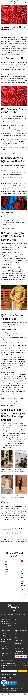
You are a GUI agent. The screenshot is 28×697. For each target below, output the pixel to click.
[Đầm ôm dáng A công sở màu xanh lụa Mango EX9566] (7, 459)
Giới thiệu (3, 633)
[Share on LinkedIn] (20, 533)
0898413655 (9, 618)
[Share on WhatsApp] (7, 533)
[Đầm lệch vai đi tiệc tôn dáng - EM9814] (21, 484)
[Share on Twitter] (12, 533)
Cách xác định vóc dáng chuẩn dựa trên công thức (7, 541)
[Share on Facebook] (10, 533)
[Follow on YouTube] (10, 678)
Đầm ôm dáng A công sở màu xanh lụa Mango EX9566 (6, 469)
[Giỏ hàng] (26, 2)
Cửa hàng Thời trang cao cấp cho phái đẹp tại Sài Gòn (21, 541)
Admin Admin (16, 33)
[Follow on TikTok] (7, 678)
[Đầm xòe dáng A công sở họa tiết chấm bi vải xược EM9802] (21, 459)
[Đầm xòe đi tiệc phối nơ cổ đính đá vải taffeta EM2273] (7, 484)
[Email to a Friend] (15, 533)
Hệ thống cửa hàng (6, 636)
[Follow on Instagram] (5, 678)
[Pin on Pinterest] (18, 533)
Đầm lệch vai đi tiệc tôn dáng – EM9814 (20, 495)
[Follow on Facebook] (2, 678)
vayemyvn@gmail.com (11, 625)
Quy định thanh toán (6, 651)
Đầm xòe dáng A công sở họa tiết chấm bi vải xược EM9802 (20, 469)
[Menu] (2, 2)
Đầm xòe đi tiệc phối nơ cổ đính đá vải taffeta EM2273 (7, 495)
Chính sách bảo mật (6, 648)
